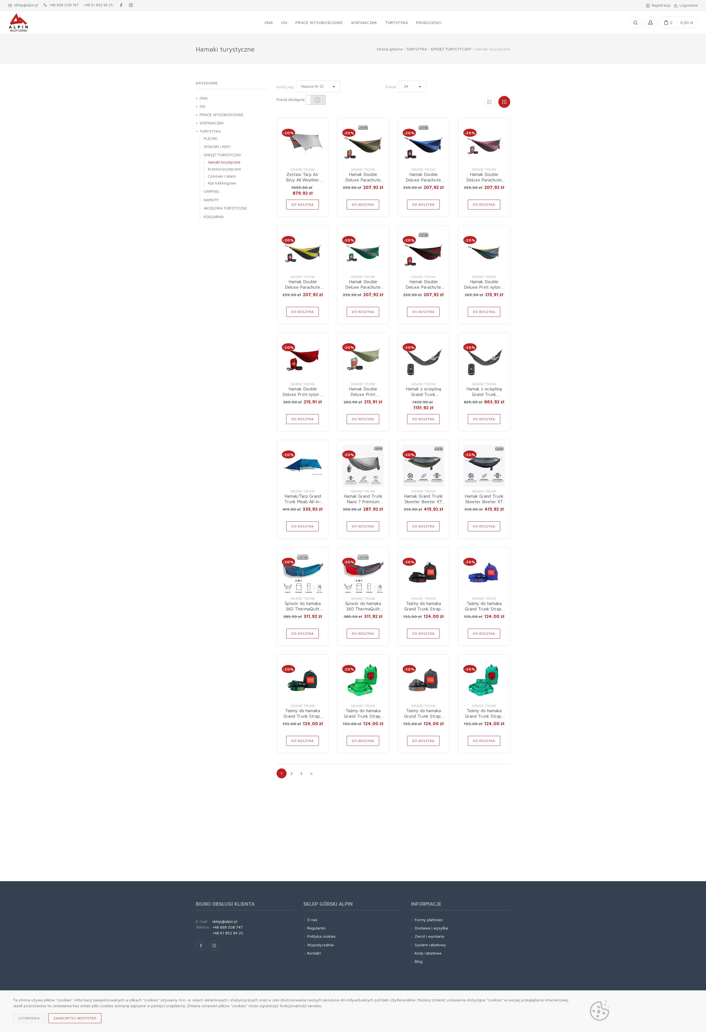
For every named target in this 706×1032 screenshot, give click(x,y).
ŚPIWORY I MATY (217, 146)
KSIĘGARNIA (214, 217)
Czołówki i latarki (222, 176)
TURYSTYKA (416, 49)
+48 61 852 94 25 (98, 5)
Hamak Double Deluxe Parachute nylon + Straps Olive (363, 180)
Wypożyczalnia (320, 944)
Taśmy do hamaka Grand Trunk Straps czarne (423, 609)
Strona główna (389, 49)
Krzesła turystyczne (224, 169)
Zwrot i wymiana (429, 936)
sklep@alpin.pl (25, 5)
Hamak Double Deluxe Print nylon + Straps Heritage (302, 394)
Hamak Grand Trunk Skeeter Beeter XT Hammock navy (484, 502)
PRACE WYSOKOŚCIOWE (222, 114)
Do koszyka (303, 204)
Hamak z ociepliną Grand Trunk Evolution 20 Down (423, 394)
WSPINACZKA (212, 122)
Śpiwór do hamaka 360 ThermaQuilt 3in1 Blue (303, 609)
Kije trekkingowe (222, 183)
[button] (316, 100)
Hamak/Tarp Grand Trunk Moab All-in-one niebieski (302, 502)
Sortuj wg (285, 86)
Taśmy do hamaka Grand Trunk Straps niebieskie (484, 609)
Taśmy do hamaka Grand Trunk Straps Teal (484, 716)
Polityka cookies (321, 936)
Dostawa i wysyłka (431, 928)
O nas (312, 919)
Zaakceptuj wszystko (75, 1018)
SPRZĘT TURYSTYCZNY (451, 49)
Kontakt (314, 953)
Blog (418, 961)
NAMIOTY (211, 200)
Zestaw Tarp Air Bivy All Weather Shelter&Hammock (303, 180)
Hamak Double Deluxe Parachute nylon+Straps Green (363, 287)
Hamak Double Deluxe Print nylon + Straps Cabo (484, 287)
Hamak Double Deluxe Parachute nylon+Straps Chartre (302, 287)
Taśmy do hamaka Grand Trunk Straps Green (363, 716)
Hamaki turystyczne (224, 162)
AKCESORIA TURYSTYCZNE (225, 208)
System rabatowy (430, 944)
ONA (204, 98)
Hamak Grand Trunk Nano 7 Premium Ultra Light (363, 502)
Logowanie (687, 5)
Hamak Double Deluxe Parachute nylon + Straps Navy (423, 180)
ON (202, 106)
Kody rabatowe (428, 953)
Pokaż (391, 86)
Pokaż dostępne (291, 99)
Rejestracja (660, 5)
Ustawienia (29, 1018)
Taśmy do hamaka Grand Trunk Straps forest (303, 716)
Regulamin (316, 928)
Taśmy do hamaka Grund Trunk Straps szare (423, 716)
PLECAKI (210, 138)
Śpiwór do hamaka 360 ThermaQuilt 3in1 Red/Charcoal (363, 609)
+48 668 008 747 (62, 5)
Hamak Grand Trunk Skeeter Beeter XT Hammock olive (423, 502)
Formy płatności (429, 919)
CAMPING (211, 191)
